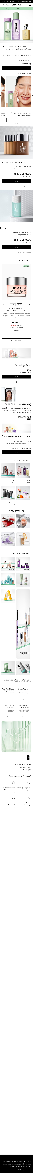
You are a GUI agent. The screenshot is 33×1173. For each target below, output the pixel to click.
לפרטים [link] (3, 1)
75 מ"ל (12, 304)
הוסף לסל (16, 331)
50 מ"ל (19, 304)
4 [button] (14, 123)
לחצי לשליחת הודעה (26, 790)
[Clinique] (16, 4)
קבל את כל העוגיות (10, 1169)
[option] (19, 99)
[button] (3, 5)
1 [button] (18, 123)
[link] (16, 282)
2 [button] (17, 123)
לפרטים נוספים (12, 808)
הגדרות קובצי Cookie (22, 1169)
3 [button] (15, 123)
